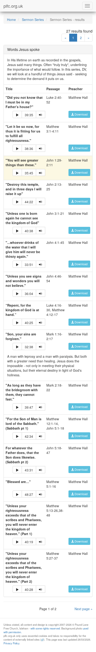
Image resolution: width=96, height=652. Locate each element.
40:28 (29, 589)
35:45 (29, 173)
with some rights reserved (45, 628)
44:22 (29, 201)
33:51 (29, 264)
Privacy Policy (11, 643)
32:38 (29, 346)
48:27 (29, 494)
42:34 (29, 436)
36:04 (29, 293)
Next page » (84, 608)
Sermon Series (33, 19)
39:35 (29, 115)
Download (81, 114)
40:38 (29, 230)
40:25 (29, 322)
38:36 (29, 148)
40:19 (29, 541)
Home (11, 19)
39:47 (29, 407)
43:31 (29, 470)
